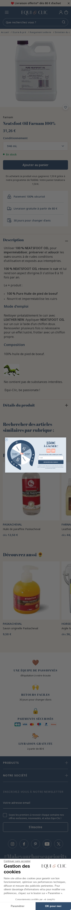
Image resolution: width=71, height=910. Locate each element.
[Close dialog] (6, 439)
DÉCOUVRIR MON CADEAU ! (50, 461)
